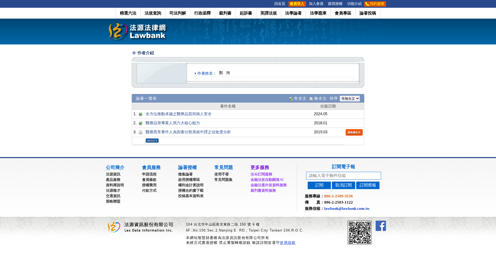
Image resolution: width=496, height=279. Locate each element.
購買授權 (335, 4)
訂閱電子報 (343, 166)
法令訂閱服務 (261, 174)
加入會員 (316, 4)
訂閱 (319, 185)
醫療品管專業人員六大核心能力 (173, 123)
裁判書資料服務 (263, 190)
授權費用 (149, 185)
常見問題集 (223, 180)
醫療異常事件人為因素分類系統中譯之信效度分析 (188, 132)
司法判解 (177, 13)
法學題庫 (318, 13)
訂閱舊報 (368, 185)
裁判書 (225, 13)
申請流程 (149, 174)
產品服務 (113, 180)
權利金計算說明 (191, 185)
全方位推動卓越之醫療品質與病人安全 (179, 114)
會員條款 (149, 180)
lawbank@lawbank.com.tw (347, 208)
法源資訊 (113, 174)
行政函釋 (202, 13)
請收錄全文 (354, 132)
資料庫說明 (115, 185)
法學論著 (293, 13)
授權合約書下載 (191, 190)
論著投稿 (368, 13)
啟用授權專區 (189, 180)
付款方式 (149, 190)
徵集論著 (185, 174)
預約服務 (377, 4)
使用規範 (288, 243)
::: (270, 4)
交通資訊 (113, 196)
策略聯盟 (113, 201)
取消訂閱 (343, 185)
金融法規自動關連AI (267, 180)
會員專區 (343, 13)
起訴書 (246, 13)
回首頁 (279, 4)
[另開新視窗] (369, 223)
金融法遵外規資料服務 (269, 185)
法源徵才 (113, 190)
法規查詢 (153, 13)
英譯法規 (268, 13)
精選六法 (128, 13)
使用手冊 (221, 174)
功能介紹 (354, 4)
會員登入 (297, 4)
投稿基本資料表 (191, 196)
